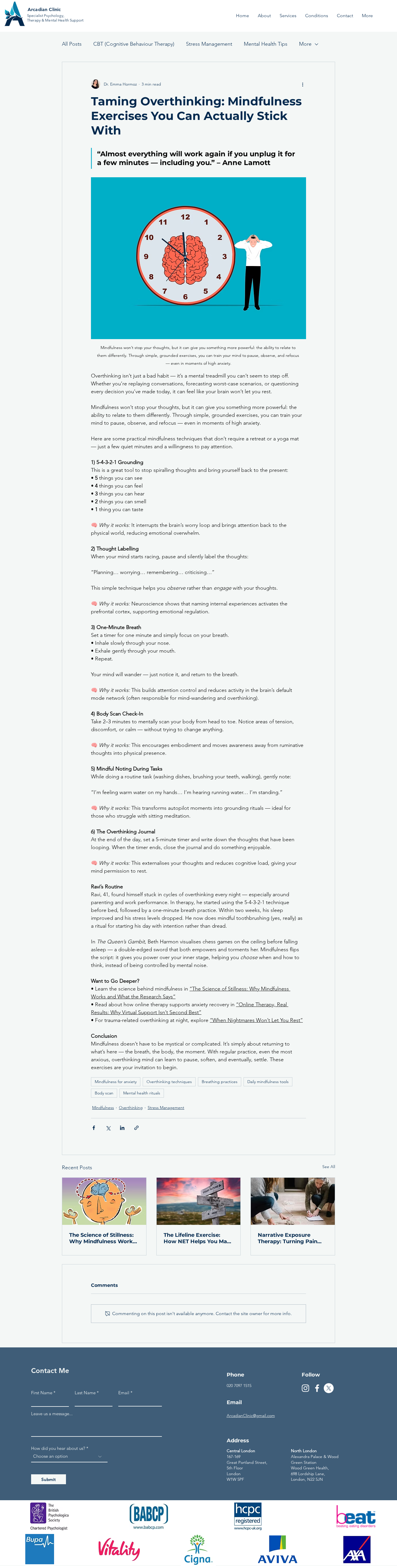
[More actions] (302, 84)
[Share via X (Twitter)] (108, 1128)
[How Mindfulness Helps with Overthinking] (104, 1201)
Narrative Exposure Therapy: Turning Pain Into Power (287, 1238)
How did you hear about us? (58, 1448)
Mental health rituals (141, 1093)
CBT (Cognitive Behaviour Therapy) (133, 44)
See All (328, 1166)
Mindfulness (103, 1107)
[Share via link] (136, 1128)
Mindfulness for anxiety (116, 1081)
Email (123, 1392)
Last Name (85, 1392)
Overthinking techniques (169, 1081)
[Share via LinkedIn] (122, 1128)
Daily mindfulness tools (268, 1081)
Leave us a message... (52, 1413)
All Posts (72, 44)
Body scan (104, 1093)
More (305, 44)
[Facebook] (317, 1388)
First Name (41, 1392)
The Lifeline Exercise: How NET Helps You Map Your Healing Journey (197, 1238)
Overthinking (131, 1107)
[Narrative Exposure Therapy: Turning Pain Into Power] (293, 1201)
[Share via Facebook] (93, 1128)
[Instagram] (305, 1388)
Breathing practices (219, 1081)
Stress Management (209, 44)
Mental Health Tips (265, 44)
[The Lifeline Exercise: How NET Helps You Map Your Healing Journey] (199, 1201)
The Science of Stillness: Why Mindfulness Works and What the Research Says (102, 1238)
